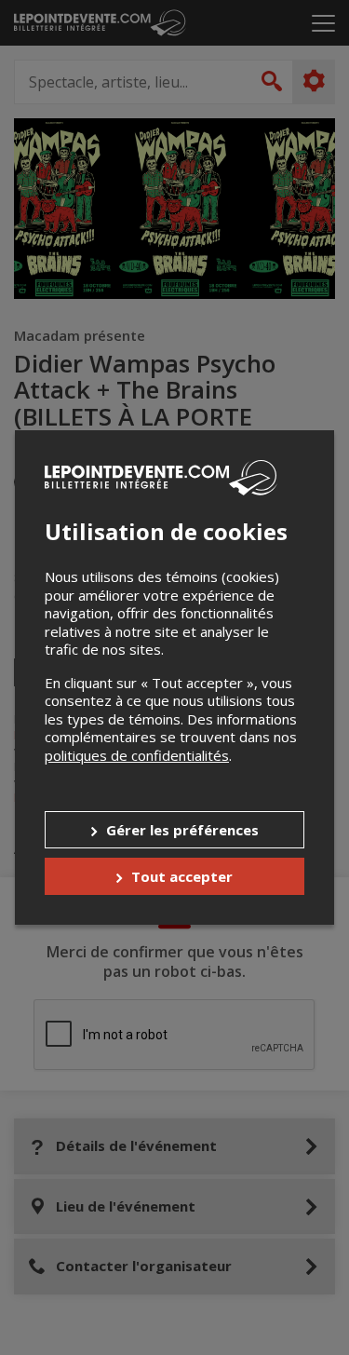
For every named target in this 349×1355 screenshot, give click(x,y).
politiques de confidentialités (137, 755)
